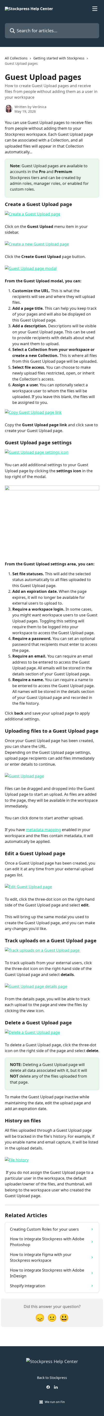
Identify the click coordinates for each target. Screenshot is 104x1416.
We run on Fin (55, 1402)
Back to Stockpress (52, 1377)
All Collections (16, 58)
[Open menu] (94, 9)
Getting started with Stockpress (58, 58)
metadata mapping (43, 829)
